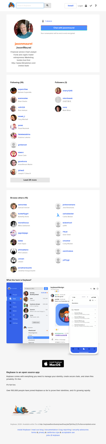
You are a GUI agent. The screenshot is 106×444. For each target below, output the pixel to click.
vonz (65, 107)
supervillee (23, 89)
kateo (20, 240)
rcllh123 (21, 107)
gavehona (22, 161)
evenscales (23, 98)
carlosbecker (68, 213)
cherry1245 (67, 90)
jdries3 (21, 170)
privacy (42, 432)
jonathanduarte (25, 267)
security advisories (81, 429)
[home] (11, 4)
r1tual (65, 231)
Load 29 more (30, 179)
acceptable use (68, 432)
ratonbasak (68, 98)
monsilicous (23, 222)
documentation (51, 429)
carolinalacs (68, 251)
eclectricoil (67, 222)
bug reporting (65, 429)
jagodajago (23, 233)
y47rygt (66, 260)
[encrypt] (86, 5)
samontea (22, 204)
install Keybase (23, 429)
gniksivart (22, 144)
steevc (21, 152)
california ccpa (53, 432)
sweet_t (21, 116)
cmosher (66, 240)
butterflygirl (23, 213)
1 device (48, 21)
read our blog (38, 429)
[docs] (96, 5)
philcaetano (23, 249)
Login (80, 5)
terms (33, 432)
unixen (21, 258)
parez (20, 125)
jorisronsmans (69, 204)
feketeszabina (24, 134)
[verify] (91, 5)
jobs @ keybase (53, 435)
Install (70, 5)
